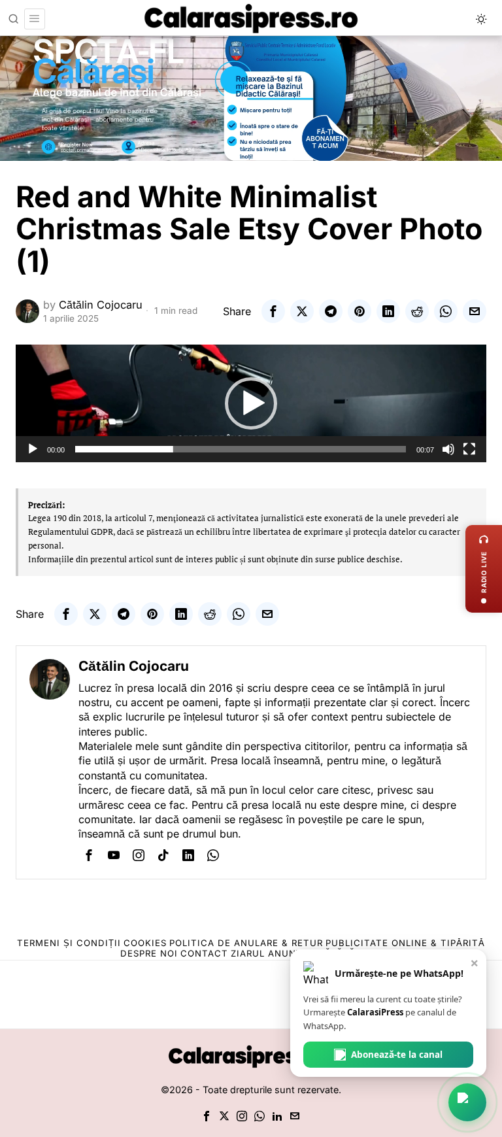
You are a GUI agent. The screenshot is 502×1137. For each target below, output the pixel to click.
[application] (251, 403)
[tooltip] (273, 311)
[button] (251, 403)
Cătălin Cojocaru (100, 304)
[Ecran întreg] (469, 449)
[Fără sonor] (448, 449)
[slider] (240, 449)
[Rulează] (32, 449)
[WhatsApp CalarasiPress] (467, 1102)
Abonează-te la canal (397, 1055)
